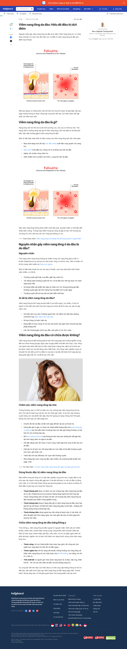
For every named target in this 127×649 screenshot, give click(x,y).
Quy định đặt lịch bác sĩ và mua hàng (79, 618)
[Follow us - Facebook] (26, 611)
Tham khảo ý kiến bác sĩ (116, 13)
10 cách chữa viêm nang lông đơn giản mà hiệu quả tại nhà (56, 467)
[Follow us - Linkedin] (33, 611)
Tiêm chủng (10, 13)
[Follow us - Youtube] (37, 611)
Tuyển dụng (96, 605)
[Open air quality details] (11, 24)
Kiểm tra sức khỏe (58, 600)
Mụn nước (27, 150)
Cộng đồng (56, 608)
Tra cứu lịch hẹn (58, 617)
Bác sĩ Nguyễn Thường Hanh (102, 31)
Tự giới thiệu (97, 599)
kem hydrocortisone (34, 436)
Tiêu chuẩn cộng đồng (75, 615)
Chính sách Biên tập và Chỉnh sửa (78, 605)
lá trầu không (63, 553)
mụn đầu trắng (50, 143)
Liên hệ (95, 612)
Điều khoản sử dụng (74, 599)
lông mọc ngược (46, 264)
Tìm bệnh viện (57, 604)
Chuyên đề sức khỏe (59, 595)
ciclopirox (27, 430)
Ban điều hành (97, 602)
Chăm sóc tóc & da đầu (32, 19)
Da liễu (20, 19)
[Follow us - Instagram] (30, 611)
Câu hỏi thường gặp (74, 612)
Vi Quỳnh (95, 39)
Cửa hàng (56, 612)
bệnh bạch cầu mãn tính (44, 317)
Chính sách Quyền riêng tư (76, 602)
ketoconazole (76, 427)
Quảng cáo (96, 608)
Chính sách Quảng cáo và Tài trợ (78, 608)
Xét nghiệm (23, 13)
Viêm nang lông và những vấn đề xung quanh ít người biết (58, 239)
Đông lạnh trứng (37, 13)
